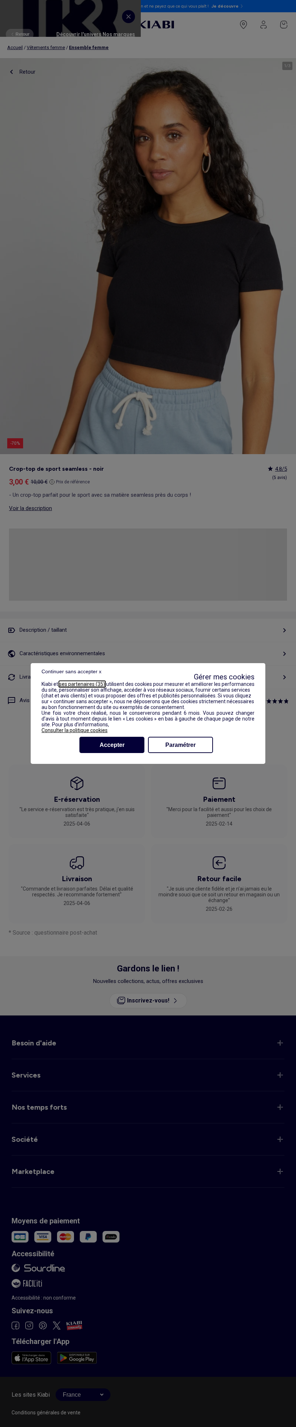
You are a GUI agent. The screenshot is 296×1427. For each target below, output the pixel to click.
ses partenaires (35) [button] (82, 684)
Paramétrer (180, 745)
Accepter (112, 745)
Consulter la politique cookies (75, 730)
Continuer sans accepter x (71, 671)
